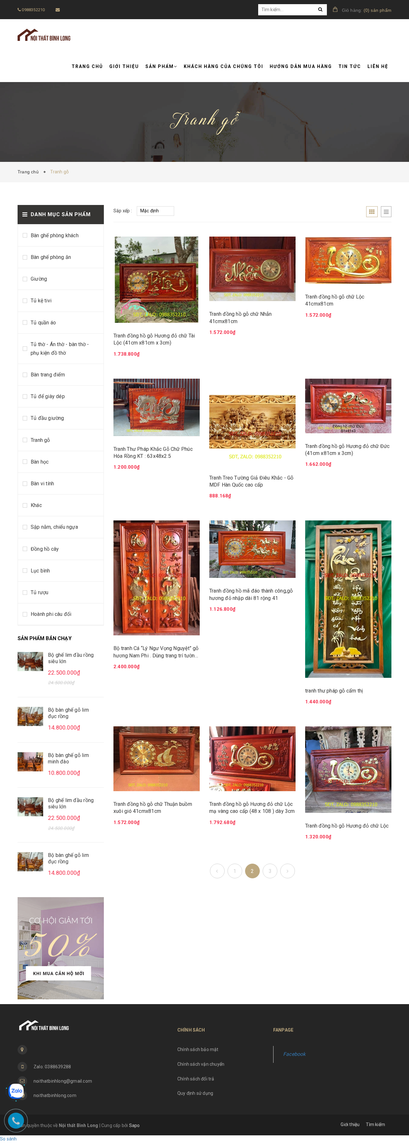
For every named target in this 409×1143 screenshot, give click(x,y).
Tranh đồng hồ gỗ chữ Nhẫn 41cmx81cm (240, 317)
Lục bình (40, 571)
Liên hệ (377, 66)
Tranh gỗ (40, 440)
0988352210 (33, 9)
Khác (36, 505)
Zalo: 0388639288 (52, 1066)
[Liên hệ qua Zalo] (16, 1091)
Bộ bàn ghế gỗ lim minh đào (68, 758)
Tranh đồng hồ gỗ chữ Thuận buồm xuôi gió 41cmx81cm (152, 807)
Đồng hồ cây (45, 549)
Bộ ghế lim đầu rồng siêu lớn (71, 658)
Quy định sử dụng (195, 1093)
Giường (39, 279)
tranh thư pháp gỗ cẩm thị (334, 691)
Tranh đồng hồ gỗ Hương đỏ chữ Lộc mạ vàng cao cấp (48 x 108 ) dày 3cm (252, 807)
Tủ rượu (39, 592)
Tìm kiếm (375, 1124)
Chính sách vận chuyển (200, 1064)
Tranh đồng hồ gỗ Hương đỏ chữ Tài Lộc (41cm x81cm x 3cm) (154, 339)
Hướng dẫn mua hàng (301, 66)
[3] (287, 871)
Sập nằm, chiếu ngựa (54, 527)
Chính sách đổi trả (195, 1078)
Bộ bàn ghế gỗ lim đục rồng (68, 713)
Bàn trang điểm (48, 375)
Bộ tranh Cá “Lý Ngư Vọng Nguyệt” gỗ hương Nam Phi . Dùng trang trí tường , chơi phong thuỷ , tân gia (156, 652)
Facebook (294, 1054)
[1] (217, 871)
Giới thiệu (124, 66)
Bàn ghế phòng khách (55, 235)
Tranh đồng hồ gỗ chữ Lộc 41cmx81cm (334, 300)
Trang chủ (87, 66)
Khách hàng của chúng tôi (223, 66)
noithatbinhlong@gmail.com (63, 1081)
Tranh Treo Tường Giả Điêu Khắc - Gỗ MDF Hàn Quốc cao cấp (251, 481)
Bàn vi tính (42, 484)
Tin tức (349, 66)
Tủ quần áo (43, 323)
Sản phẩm (159, 66)
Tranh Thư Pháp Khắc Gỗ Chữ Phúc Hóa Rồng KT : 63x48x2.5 (153, 452)
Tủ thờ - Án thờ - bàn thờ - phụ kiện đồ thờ (60, 348)
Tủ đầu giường (47, 418)
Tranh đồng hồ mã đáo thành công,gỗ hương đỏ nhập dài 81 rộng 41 (251, 594)
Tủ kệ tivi (41, 301)
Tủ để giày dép (48, 396)
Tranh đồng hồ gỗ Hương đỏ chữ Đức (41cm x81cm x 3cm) (347, 449)
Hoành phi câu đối (51, 614)
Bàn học (40, 462)
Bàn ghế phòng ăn (51, 257)
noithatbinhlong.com (55, 1095)
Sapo (134, 1125)
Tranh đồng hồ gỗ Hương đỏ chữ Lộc (347, 826)
